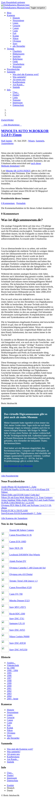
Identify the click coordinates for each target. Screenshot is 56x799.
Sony (9, 735)
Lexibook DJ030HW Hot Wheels (24, 554)
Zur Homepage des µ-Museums (18, 466)
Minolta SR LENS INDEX (18, 171)
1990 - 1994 (12, 670)
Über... (10, 773)
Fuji (8, 725)
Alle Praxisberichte (9, 476)
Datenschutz (12, 780)
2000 (9, 686)
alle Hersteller (13, 738)
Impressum (12, 778)
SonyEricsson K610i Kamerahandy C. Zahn (21, 513)
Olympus (11, 733)
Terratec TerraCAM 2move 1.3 (23, 581)
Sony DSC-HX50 (17, 643)
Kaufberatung (13, 757)
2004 (9, 696)
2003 (9, 693)
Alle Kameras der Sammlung (14, 518)
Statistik (10, 762)
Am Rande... (13, 759)
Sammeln (40, 141)
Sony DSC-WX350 (18, 649)
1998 (9, 680)
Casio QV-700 (16, 594)
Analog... (11, 663)
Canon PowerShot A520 (20, 587)
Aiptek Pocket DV (17, 561)
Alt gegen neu (13, 754)
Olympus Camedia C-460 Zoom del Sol (27, 568)
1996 (9, 675)
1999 (9, 683)
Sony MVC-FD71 (17, 607)
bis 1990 (11, 668)
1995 (9, 673)
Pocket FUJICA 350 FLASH (14, 510)
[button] (11, 15)
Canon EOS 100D (17, 541)
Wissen (31, 141)
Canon (10, 720)
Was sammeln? (13, 751)
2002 (9, 691)
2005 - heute (12, 698)
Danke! (10, 775)
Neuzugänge (12, 712)
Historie (10, 710)
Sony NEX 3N (16, 548)
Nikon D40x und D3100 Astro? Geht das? (20, 495)
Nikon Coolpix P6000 (19, 636)
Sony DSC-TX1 (16, 618)
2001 (9, 688)
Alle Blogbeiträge (11, 125)
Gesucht (10, 717)
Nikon (10, 730)
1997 (9, 678)
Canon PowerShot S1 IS (20, 535)
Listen (9, 715)
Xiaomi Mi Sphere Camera (21, 530)
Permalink (21, 203)
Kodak (10, 728)
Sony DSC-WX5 (17, 630)
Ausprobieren (7, 143)
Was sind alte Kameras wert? (20, 749)
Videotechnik (13, 665)
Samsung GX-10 (17, 623)
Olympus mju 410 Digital (20, 574)
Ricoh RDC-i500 (17, 613)
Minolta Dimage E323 (19, 600)
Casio (9, 722)
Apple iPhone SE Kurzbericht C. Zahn (18, 487)
